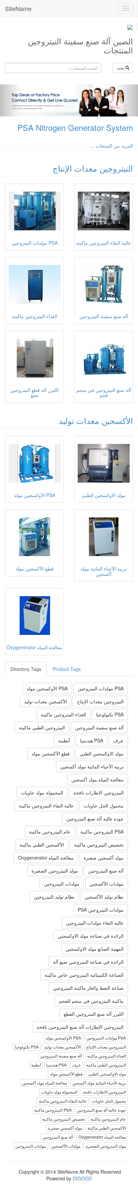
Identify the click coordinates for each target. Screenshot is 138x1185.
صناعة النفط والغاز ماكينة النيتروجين (88, 987)
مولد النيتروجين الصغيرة (54, 870)
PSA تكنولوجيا (110, 714)
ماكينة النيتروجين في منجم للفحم (91, 1000)
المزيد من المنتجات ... (111, 145)
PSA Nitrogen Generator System (75, 127)
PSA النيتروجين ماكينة (102, 831)
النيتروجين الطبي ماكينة (42, 727)
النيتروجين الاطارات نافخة (98, 792)
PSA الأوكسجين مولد (47, 688)
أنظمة (64, 740)
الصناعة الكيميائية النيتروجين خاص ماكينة (84, 974)
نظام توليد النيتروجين (54, 896)
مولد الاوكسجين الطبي (102, 753)
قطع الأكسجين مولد (50, 753)
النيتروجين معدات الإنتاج (93, 168)
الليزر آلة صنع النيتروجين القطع (94, 1013)
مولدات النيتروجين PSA (101, 909)
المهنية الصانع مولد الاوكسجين (95, 948)
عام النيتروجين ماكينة (49, 831)
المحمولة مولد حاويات (42, 792)
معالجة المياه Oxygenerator (46, 857)
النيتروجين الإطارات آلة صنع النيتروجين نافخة (80, 1026)
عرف (118, 740)
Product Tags (67, 669)
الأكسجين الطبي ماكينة (41, 844)
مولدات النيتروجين (61, 883)
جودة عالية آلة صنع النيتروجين (95, 818)
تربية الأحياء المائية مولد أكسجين (92, 766)
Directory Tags (25, 669)
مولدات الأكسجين (106, 883)
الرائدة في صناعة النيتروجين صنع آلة (88, 961)
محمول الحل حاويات (104, 805)
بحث (121, 67)
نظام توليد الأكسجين (104, 896)
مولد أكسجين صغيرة (104, 857)
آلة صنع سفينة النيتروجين (99, 727)
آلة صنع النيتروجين (106, 870)
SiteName (18, 8)
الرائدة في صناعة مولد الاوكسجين (91, 935)
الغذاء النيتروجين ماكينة (63, 714)
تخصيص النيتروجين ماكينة (99, 844)
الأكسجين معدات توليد (96, 420)
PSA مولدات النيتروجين (101, 688)
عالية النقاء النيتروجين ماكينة (46, 805)
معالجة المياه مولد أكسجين (97, 779)
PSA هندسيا (91, 740)
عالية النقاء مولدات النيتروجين (95, 922)
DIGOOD (82, 1178)
